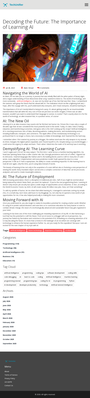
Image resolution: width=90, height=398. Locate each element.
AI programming (59, 281)
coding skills (72, 273)
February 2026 (8, 322)
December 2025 (9, 331)
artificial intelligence (24, 101)
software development (56, 273)
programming (27, 273)
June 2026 (7, 305)
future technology (35, 230)
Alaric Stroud (28, 88)
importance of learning (53, 230)
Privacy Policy (10, 378)
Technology (9, 248)
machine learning (70, 277)
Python (71, 281)
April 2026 (7, 314)
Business (8, 256)
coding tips (40, 273)
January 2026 (8, 326)
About (7, 371)
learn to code (29, 277)
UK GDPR (8, 382)
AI (20, 277)
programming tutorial (12, 281)
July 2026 (6, 301)
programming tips (30, 281)
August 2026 (8, 297)
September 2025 (9, 343)
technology (43, 285)
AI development (10, 285)
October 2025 (8, 339)
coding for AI (45, 281)
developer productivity (27, 285)
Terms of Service (11, 375)
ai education (70, 230)
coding (40, 277)
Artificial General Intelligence (62, 285)
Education (9, 261)
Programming (11, 244)
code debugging (10, 277)
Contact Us (9, 385)
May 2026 (7, 310)
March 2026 (7, 318)
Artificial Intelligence (13, 252)
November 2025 (9, 335)
